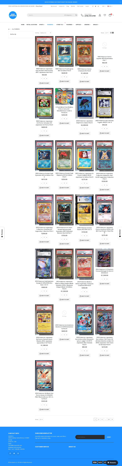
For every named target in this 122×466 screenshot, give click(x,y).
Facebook (10, 453)
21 (109, 419)
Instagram (18, 453)
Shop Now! (39, 6)
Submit (109, 437)
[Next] (112, 419)
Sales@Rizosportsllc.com (15, 445)
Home (9, 29)
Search (76, 15)
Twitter (14, 453)
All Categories (68, 15)
